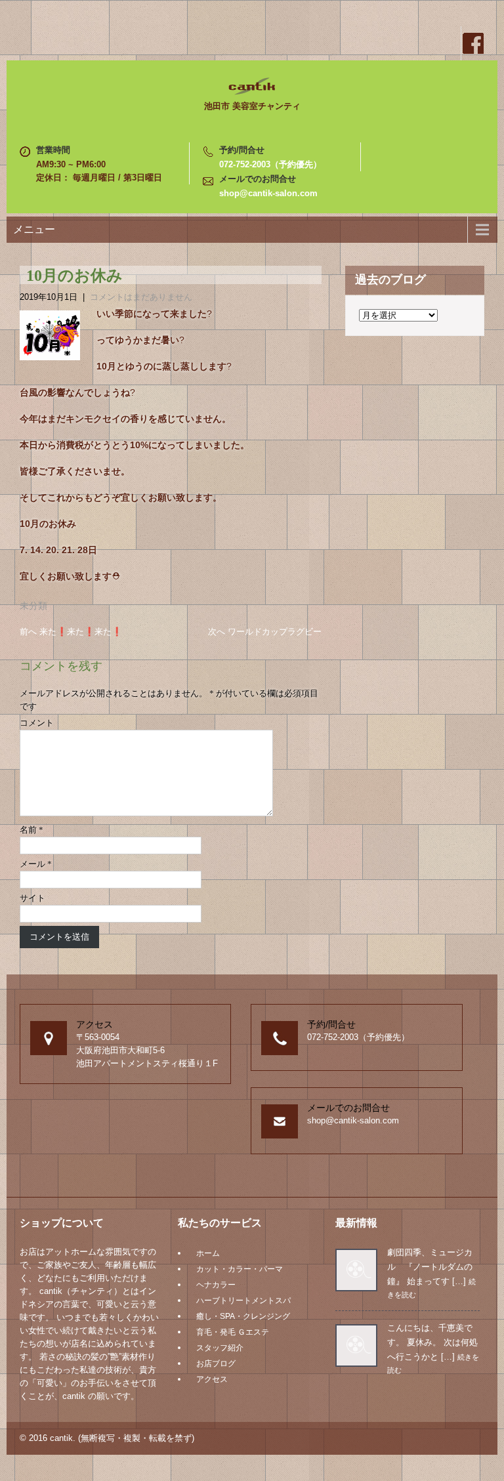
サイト (32, 898)
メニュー (34, 229)
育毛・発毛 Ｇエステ (232, 1332)
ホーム (208, 1253)
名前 (31, 830)
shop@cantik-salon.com (268, 193)
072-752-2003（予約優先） (270, 164)
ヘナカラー (216, 1284)
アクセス (212, 1379)
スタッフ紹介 (219, 1347)
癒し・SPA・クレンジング (243, 1316)
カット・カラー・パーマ (239, 1269)
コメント (37, 723)
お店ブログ (216, 1363)
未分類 (33, 605)
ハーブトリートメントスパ (243, 1300)
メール (36, 864)
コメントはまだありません (141, 297)
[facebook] (472, 43)
